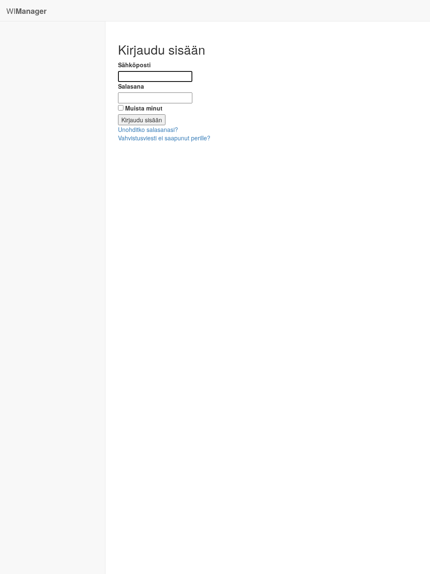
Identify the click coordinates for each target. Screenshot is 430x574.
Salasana (131, 86)
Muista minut (144, 108)
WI (26, 10)
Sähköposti (134, 65)
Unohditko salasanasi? (148, 129)
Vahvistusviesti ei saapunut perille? (164, 138)
